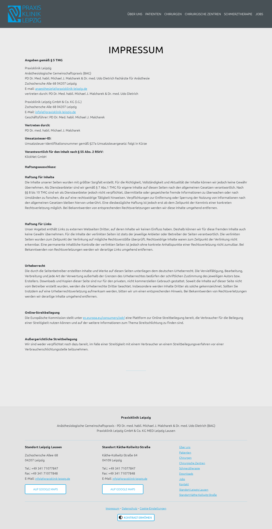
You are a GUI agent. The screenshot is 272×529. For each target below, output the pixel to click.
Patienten (153, 14)
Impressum (112, 508)
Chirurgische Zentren (203, 14)
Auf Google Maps (45, 489)
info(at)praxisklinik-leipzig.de (55, 112)
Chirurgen (173, 14)
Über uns (134, 14)
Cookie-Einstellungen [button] (153, 508)
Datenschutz (129, 508)
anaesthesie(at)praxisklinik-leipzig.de (61, 88)
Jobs (259, 14)
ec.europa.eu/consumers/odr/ (104, 317)
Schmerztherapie (238, 14)
